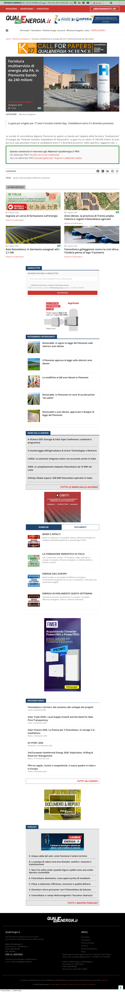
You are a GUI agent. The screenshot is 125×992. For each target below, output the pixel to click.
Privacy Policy (5, 990)
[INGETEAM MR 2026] (62, 315)
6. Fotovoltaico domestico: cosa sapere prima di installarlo (59, 878)
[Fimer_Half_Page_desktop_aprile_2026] (62, 654)
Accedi (98, 3)
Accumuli (61, 30)
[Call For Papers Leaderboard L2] (62, 48)
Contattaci (42, 9)
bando (15, 178)
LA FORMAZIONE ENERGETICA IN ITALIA (63, 554)
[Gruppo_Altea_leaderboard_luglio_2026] (87, 19)
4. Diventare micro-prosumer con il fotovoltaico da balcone (60, 889)
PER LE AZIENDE (14, 954)
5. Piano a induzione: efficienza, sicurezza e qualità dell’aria (60, 883)
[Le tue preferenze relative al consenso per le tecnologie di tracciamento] (120, 987)
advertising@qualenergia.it (22, 962)
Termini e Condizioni (88, 984)
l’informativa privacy (56, 288)
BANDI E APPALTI (51, 534)
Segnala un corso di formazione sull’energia (32, 215)
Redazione (11, 9)
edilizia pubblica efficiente (30, 178)
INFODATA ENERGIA (12, 3)
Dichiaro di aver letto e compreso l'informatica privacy (50, 285)
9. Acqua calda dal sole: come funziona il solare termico (58, 856)
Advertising (26, 9)
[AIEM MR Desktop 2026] (62, 507)
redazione (104, 980)
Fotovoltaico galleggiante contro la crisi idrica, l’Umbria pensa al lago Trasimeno (91, 251)
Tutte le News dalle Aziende (79, 487)
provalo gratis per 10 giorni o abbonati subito (58, 158)
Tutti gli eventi (87, 781)
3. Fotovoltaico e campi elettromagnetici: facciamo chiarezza (60, 895)
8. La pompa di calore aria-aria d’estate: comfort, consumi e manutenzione (60, 863)
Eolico (87, 30)
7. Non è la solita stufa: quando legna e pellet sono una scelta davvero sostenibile (61, 871)
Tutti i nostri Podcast (83, 903)
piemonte (46, 178)
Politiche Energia (49, 30)
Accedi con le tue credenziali (44, 154)
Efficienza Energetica (74, 30)
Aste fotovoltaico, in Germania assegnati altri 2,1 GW (33, 251)
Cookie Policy (73, 984)
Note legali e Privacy (59, 984)
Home (8, 39)
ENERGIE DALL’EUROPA (54, 574)
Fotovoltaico (36, 30)
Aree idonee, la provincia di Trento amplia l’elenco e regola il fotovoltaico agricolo (89, 217)
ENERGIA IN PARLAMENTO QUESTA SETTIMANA (67, 593)
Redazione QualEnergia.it (20, 101)
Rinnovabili (25, 30)
